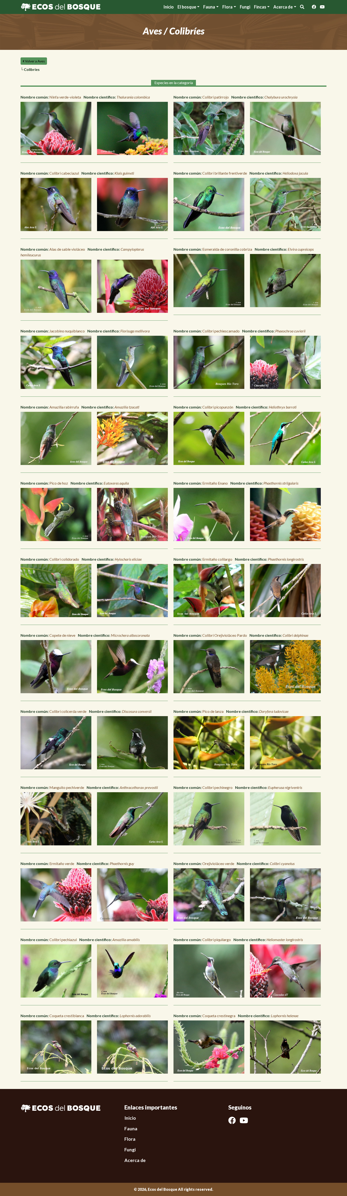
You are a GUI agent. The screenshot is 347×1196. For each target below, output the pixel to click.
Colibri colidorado (64, 559)
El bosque (187, 6)
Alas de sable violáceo (67, 249)
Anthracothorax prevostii (139, 787)
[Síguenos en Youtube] (322, 7)
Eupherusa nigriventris (285, 787)
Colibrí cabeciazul (64, 173)
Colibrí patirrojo (215, 97)
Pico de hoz (58, 483)
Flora (227, 6)
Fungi (245, 6)
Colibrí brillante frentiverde (224, 173)
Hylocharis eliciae (128, 559)
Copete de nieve (62, 635)
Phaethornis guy (122, 863)
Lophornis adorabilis (135, 1015)
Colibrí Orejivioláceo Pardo (224, 635)
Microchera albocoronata (130, 635)
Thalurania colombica (133, 97)
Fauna (209, 6)
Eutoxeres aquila (116, 483)
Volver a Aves (34, 61)
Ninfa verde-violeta (65, 97)
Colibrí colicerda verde (67, 711)
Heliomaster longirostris (285, 939)
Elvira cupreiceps (301, 249)
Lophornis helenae (284, 1015)
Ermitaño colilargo (217, 559)
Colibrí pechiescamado (221, 331)
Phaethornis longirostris (286, 559)
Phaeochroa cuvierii (290, 331)
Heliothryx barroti (282, 407)
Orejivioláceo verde (218, 863)
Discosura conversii (137, 711)
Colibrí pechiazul (63, 939)
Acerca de (135, 1160)
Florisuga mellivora (135, 331)
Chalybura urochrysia (280, 97)
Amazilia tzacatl (126, 407)
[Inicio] (61, 6)
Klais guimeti (124, 173)
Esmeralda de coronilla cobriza (227, 249)
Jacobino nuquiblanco (67, 331)
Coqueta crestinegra (218, 1015)
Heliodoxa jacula (295, 173)
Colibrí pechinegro (217, 787)
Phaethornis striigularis (280, 483)
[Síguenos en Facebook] (314, 7)
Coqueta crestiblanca (66, 1015)
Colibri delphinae (295, 635)
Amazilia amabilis (126, 939)
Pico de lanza (213, 711)
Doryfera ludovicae (273, 711)
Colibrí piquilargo (216, 939)
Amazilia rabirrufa (64, 407)
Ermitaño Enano (215, 483)
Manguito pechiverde (66, 787)
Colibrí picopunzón (217, 407)
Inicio (168, 6)
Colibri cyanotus (282, 863)
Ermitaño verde (61, 863)
